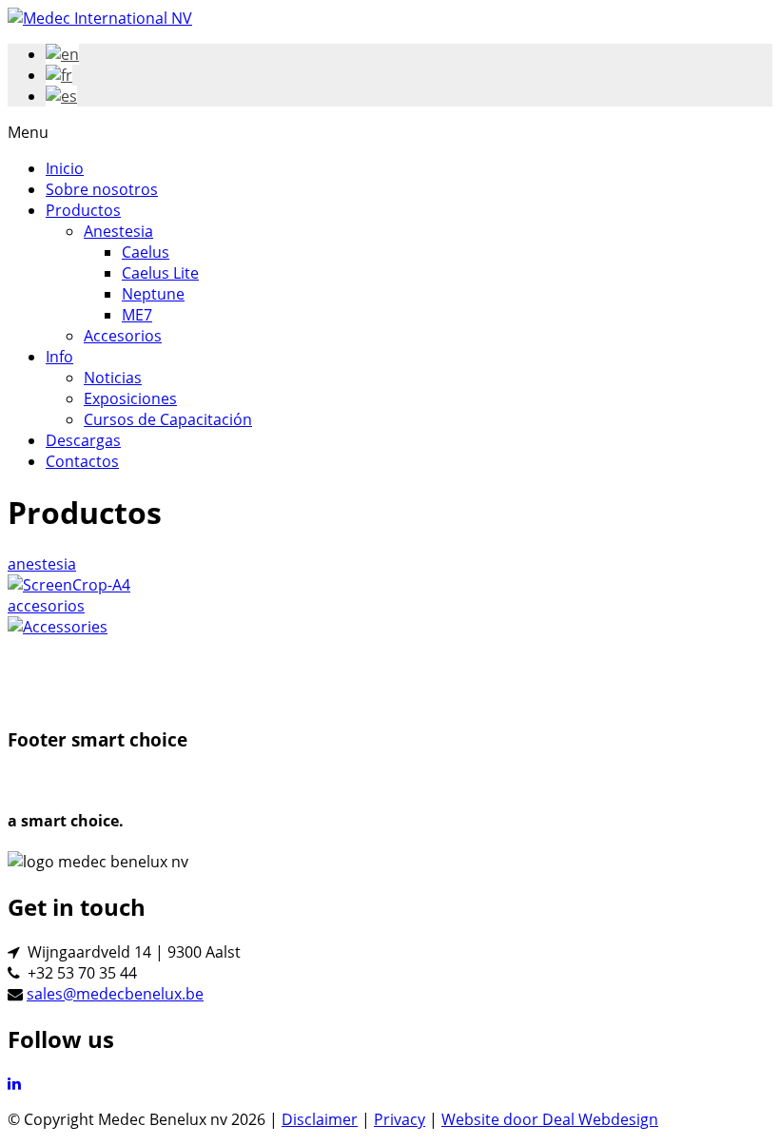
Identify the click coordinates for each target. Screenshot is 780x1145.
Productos (83, 210)
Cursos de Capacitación (168, 419)
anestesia (42, 563)
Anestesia (118, 231)
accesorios (46, 605)
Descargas (83, 440)
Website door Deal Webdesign (549, 1119)
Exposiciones (130, 398)
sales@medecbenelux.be (115, 993)
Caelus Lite (160, 272)
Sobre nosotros (102, 189)
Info (59, 356)
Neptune (153, 293)
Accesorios (123, 335)
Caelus (145, 252)
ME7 (137, 314)
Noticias (113, 377)
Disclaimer (320, 1119)
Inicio (65, 168)
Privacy (399, 1119)
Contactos (82, 461)
